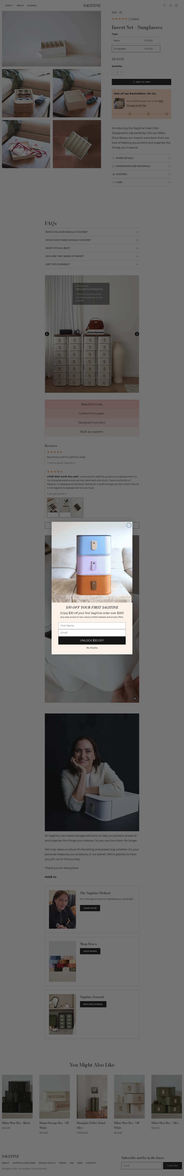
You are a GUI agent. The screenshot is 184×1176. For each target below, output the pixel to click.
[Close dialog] (129, 525)
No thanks (92, 648)
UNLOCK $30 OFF (92, 640)
